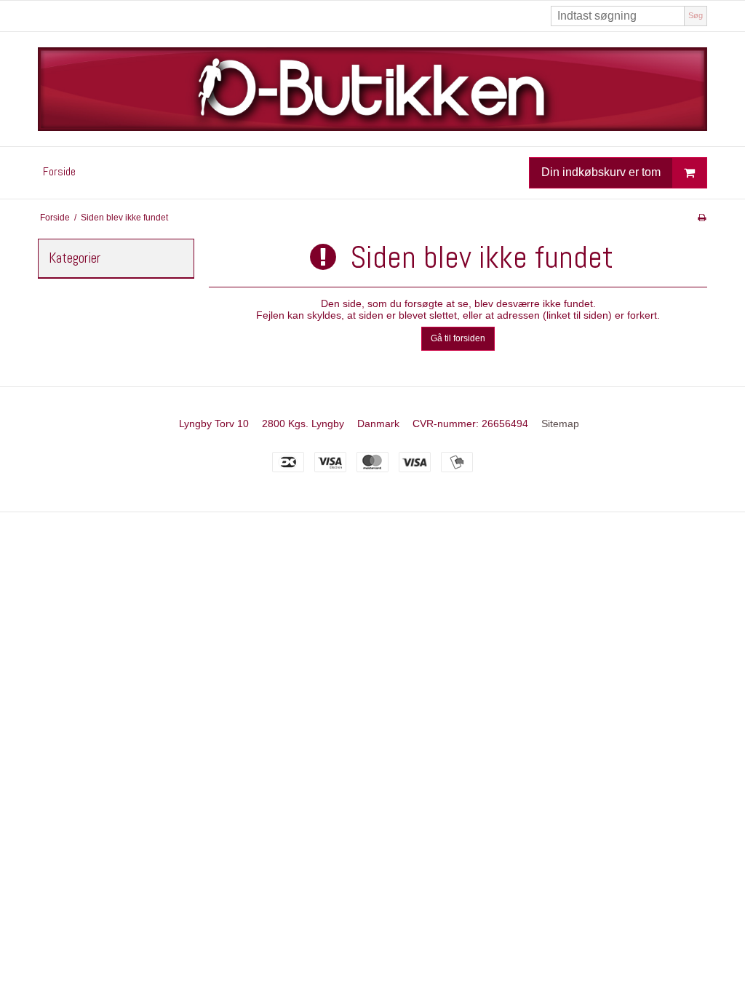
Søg (695, 15)
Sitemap (560, 423)
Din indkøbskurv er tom (601, 172)
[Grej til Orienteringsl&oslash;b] (372, 89)
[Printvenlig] (701, 217)
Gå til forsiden (458, 338)
